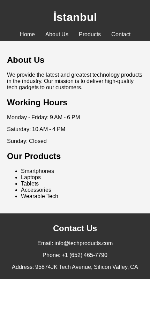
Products (90, 34)
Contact (120, 34)
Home (27, 34)
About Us (56, 34)
